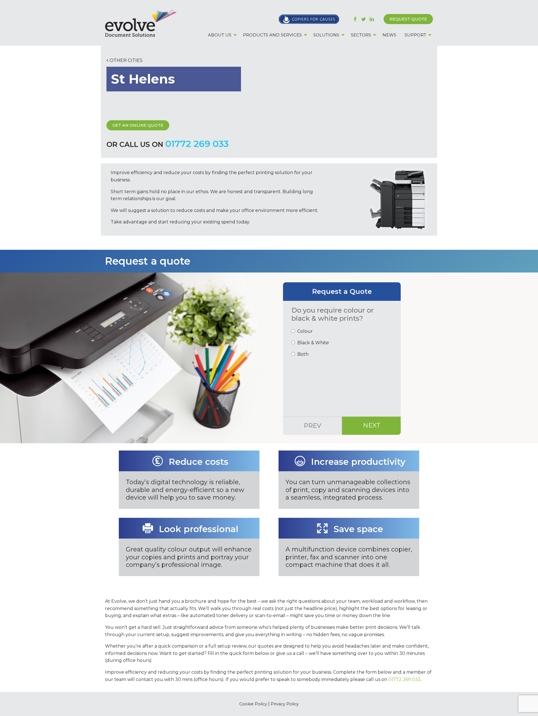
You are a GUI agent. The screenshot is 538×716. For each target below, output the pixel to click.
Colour (305, 331)
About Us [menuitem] (219, 35)
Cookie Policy (253, 703)
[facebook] (355, 19)
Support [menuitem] (415, 35)
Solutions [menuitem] (326, 35)
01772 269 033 (197, 143)
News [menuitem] (389, 35)
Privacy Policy (285, 703)
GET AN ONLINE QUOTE (137, 125)
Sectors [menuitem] (361, 35)
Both (303, 354)
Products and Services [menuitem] (272, 35)
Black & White (313, 342)
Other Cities (126, 60)
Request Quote (408, 19)
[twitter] (363, 19)
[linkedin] (371, 19)
